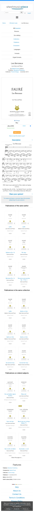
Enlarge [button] (17, 120)
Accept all (16, 509)
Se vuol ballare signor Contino (10, 394)
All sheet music (13, 23)
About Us (17, 490)
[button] (17, 98)
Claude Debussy (24, 398)
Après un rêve (24, 311)
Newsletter (18, 28)
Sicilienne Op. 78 (10, 252)
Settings (8, 509)
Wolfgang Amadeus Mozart (10, 399)
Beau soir (23, 394)
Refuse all (25, 509)
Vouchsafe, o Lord (24, 449)
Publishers (16, 42)
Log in (29, 13)
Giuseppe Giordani (10, 425)
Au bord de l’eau (10, 363)
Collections (16, 39)
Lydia (10, 227)
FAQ (17, 487)
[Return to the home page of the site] (17, 7)
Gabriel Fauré (15, 68)
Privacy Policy (16, 501)
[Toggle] (17, 17)
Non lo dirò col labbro (10, 449)
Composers (16, 45)
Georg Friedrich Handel (10, 453)
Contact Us (16, 494)
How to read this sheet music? (17, 136)
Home (4, 23)
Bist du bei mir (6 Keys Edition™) (24, 422)
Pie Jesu (24, 252)
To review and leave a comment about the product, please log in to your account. (17, 199)
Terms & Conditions (17, 497)
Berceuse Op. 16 (10, 278)
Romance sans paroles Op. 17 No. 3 (24, 279)
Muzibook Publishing (19, 70)
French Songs (15, 72)
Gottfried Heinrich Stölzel (23, 427)
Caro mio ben (10, 421)
